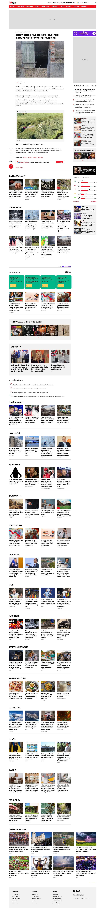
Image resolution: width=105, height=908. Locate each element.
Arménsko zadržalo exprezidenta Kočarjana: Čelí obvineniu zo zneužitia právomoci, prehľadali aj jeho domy (63, 452)
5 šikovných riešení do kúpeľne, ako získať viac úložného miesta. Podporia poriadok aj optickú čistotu (63, 788)
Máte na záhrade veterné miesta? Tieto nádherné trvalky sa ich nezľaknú (64, 816)
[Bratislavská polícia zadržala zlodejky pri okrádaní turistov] (60, 356)
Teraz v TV (77, 177)
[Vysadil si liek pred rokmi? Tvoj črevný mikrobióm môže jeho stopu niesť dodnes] (64, 716)
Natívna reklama (35, 904)
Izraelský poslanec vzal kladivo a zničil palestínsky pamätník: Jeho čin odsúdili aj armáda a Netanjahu (47, 452)
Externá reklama (35, 896)
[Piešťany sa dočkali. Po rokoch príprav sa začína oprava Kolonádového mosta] (48, 747)
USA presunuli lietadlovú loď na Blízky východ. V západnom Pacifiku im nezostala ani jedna (32, 725)
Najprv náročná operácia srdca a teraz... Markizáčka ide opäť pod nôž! (28, 388)
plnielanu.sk (59, 547)
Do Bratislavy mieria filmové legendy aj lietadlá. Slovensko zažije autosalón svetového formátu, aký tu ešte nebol (16, 634)
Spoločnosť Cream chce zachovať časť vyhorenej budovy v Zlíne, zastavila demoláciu (32, 385)
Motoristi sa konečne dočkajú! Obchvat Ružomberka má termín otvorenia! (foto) (47, 572)
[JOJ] (75, 185)
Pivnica (25, 157)
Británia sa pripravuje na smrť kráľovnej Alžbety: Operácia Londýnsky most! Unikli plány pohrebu (31, 194)
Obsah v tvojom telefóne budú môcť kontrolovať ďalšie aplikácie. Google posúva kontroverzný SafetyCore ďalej (47, 726)
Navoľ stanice (76, 201)
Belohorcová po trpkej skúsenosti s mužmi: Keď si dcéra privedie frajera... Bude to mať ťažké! (39, 368)
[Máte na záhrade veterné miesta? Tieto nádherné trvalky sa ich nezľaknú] (64, 808)
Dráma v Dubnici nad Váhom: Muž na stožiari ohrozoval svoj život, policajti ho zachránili (63, 419)
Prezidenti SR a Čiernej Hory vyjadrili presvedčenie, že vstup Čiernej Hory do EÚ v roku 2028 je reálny (20, 368)
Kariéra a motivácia (18, 647)
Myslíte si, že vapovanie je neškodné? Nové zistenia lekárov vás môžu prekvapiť (32, 513)
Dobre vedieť (11, 312)
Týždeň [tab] (93, 86)
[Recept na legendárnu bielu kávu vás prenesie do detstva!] (64, 686)
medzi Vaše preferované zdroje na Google (34, 162)
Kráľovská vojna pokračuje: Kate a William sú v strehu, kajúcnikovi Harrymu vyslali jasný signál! (46, 483)
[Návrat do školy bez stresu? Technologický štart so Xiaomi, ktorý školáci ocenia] (48, 533)
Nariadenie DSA (15, 904)
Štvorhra (42, 606)
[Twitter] (79, 891)
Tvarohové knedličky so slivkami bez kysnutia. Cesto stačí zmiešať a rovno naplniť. (31, 695)
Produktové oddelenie (57, 896)
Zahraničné (20, 6)
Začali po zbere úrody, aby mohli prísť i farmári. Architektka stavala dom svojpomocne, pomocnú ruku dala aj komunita (32, 788)
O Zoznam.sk (15, 891)
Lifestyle (76, 6)
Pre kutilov (14, 800)
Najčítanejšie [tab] (79, 86)
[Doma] (75, 193)
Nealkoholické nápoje (61, 698)
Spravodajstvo (55, 894)
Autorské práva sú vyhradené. (79, 895)
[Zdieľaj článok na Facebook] (11, 155)
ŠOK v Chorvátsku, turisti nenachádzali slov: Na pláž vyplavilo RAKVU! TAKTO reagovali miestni (64, 513)
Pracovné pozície (14, 273)
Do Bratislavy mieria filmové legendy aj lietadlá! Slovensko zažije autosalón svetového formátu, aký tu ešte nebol (16, 307)
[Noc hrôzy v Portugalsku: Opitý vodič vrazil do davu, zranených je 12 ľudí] (32, 441)
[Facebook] (74, 891)
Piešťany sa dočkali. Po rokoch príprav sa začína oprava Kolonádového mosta (47, 756)
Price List (34, 902)
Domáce (12, 6)
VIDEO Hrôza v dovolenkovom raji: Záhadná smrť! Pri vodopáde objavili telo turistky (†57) (63, 194)
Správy (12, 373)
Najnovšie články (15, 380)
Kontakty (54, 891)
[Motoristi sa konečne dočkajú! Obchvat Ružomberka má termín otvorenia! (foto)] (48, 563)
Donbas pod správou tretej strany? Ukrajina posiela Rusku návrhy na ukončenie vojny (15, 756)
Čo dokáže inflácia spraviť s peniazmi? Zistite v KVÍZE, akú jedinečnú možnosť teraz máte (48, 306)
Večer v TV (86, 177)
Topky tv (68, 6)
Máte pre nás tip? (56, 904)
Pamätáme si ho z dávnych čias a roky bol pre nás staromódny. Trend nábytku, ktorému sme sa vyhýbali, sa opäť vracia (15, 788)
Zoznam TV (16, 346)
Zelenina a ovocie (12, 821)
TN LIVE (12, 739)
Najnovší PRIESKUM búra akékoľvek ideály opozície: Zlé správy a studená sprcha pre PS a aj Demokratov (37, 396)
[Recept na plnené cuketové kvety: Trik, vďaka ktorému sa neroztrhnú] (48, 686)
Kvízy (62, 6)
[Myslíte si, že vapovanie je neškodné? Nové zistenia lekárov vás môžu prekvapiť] (32, 504)
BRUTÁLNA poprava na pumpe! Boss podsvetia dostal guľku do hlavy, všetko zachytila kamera (88, 216)
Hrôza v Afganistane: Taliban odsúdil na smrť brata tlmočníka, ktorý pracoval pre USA (47, 193)
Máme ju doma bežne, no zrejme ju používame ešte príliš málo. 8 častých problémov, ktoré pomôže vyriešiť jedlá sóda (48, 788)
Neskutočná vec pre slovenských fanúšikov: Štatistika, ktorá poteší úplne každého (63, 306)
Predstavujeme (60, 639)
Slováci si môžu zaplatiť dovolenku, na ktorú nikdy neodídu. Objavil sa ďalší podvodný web (32, 756)
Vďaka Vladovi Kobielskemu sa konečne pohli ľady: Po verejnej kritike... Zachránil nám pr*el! (64, 483)
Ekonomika (55, 6)
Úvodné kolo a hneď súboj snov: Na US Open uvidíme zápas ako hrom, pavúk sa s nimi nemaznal (48, 602)
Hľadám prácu (11, 670)
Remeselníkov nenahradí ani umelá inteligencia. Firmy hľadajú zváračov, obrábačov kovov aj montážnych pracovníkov (15, 665)
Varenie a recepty (17, 678)
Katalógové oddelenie (57, 900)
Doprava (42, 639)
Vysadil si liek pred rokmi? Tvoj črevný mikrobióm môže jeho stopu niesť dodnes (63, 725)
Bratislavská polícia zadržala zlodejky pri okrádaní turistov (58, 367)
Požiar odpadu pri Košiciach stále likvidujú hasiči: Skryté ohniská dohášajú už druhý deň (47, 419)
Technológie (15, 707)
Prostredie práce (28, 669)
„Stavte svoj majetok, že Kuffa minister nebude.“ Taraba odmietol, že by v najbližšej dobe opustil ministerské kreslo (63, 757)
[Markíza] (75, 181)
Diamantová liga (12, 606)
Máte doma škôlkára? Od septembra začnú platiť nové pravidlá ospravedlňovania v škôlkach (47, 665)
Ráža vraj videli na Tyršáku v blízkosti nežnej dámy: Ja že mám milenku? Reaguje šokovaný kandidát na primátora (88, 224)
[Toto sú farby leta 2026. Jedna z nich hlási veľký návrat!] (48, 504)
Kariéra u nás (14, 900)
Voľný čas (84, 6)
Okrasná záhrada (28, 821)
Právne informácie (15, 894)
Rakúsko (40, 157)
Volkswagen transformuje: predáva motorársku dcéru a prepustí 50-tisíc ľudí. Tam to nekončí (31, 634)
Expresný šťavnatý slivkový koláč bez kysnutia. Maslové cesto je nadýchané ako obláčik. (16, 695)
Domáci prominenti (12, 484)
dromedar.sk (11, 517)
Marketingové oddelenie (57, 902)
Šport (37, 6)
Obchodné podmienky (36, 898)
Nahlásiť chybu (19, 167)
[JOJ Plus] (75, 197)
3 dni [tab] (87, 86)
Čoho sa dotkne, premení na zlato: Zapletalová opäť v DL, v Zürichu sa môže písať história (15, 602)
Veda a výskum (60, 729)
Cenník (33, 900)
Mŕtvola (35, 157)
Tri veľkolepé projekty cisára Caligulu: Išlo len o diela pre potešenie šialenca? (16, 513)
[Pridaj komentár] (11, 150)
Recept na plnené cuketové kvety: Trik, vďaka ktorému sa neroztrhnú (46, 695)
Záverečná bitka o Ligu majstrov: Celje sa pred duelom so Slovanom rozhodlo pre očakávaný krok (31, 603)
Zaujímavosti (45, 6)
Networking (59, 670)
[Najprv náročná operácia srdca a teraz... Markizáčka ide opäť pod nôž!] (16, 472)
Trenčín (58, 424)
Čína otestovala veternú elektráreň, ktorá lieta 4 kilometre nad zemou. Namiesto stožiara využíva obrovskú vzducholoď (15, 726)
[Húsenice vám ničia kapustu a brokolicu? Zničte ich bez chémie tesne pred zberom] (48, 808)
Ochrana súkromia (15, 896)
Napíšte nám (14, 902)
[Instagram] (77, 891)
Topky (24, 31)
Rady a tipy (43, 700)
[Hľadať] (94, 6)
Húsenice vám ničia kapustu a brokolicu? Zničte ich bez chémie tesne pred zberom (47, 817)
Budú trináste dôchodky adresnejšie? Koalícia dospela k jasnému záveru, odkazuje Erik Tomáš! (31, 573)
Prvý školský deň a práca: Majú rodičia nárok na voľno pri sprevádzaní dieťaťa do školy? (31, 664)
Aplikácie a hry (44, 731)
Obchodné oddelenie (56, 898)
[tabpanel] (84, 101)
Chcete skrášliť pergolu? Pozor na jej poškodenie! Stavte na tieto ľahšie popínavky (31, 817)
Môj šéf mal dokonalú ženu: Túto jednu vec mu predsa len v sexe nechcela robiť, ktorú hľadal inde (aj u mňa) (88, 171)
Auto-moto (14, 616)
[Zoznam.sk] (77, 899)
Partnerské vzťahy (85, 167)
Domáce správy (16, 402)
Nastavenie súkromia (16, 898)
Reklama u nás (35, 894)
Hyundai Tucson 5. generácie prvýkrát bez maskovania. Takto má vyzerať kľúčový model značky (63, 634)
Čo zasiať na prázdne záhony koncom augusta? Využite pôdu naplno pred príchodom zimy (16, 817)
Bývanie (12, 770)
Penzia (30, 157)
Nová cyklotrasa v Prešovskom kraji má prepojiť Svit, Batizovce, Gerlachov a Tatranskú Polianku (47, 634)
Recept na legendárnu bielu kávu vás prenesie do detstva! (63, 694)
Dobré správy (15, 525)
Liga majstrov (27, 608)
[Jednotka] (75, 189)
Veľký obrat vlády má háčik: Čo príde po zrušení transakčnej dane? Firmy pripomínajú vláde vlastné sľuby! (16, 573)
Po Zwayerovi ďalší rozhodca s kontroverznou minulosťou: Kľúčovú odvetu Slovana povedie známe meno (64, 603)
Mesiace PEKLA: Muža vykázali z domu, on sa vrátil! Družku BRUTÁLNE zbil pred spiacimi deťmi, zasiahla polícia (88, 231)
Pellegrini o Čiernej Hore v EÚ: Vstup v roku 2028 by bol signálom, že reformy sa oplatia (32, 419)
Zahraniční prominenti (45, 488)
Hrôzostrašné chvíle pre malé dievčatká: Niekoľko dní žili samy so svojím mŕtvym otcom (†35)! (16, 193)
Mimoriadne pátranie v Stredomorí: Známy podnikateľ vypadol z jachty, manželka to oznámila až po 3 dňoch (63, 573)
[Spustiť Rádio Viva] (84, 32)
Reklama (34, 891)
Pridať (60, 162)
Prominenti (29, 6)
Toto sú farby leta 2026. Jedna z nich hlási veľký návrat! (47, 512)
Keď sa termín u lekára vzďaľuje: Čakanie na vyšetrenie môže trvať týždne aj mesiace (63, 542)
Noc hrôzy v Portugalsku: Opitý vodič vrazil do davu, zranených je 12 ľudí (29, 392)
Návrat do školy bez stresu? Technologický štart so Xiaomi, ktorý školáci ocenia (31, 306)
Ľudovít (67, 2)
